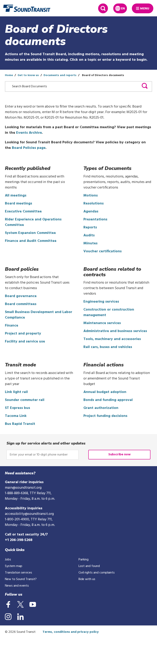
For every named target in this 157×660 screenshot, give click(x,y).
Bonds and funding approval (108, 400)
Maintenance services (102, 323)
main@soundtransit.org (23, 488)
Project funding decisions (105, 416)
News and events (17, 585)
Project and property (23, 334)
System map (13, 566)
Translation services (18, 572)
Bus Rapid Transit (20, 424)
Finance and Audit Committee (30, 241)
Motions (90, 196)
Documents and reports (60, 75)
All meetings (15, 196)
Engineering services (101, 302)
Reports (90, 227)
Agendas (90, 211)
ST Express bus (17, 408)
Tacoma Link (16, 416)
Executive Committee (23, 211)
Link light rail (16, 392)
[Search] (145, 86)
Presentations (95, 219)
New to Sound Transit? (21, 579)
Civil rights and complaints (96, 572)
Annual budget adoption (104, 392)
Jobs (8, 559)
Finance (11, 326)
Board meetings (18, 204)
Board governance (21, 296)
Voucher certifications (102, 251)
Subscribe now (119, 454)
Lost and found (89, 566)
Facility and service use (25, 342)
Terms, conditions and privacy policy (71, 632)
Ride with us (86, 579)
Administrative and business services (115, 331)
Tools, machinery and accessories (112, 339)
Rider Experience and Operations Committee (33, 222)
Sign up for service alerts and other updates (46, 443)
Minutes (90, 243)
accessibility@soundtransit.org (29, 514)
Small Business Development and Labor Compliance (38, 315)
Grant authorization (100, 408)
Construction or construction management (108, 312)
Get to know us (28, 75)
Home (9, 75)
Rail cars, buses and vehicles (107, 347)
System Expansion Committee (30, 233)
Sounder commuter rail (24, 400)
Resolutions (93, 204)
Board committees (20, 304)
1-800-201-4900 (17, 519)
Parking (83, 559)
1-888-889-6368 (16, 493)
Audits (89, 235)
